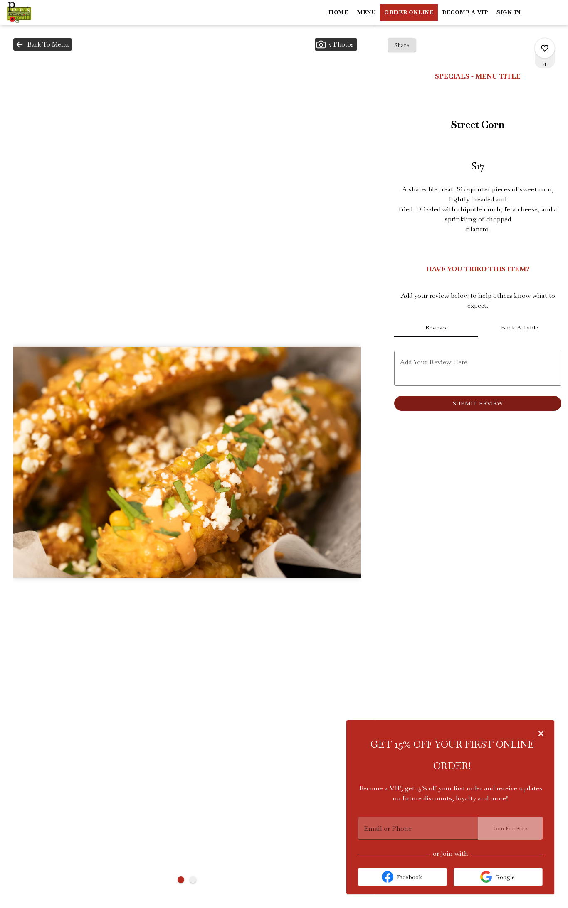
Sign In (508, 12)
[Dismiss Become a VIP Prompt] (541, 734)
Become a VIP (465, 12)
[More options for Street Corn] (545, 48)
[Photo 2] (193, 879)
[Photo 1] (181, 879)
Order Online (409, 12)
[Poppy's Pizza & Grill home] (44, 12)
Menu (366, 12)
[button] (42, 44)
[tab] (436, 327)
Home (338, 12)
